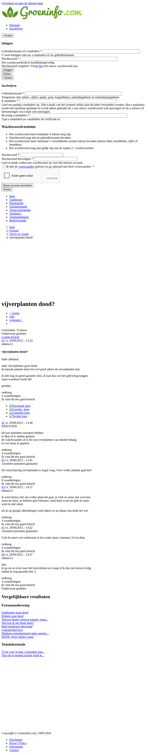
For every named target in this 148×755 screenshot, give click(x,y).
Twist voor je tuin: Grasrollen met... (23, 651)
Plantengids (16, 203)
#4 (3, 487)
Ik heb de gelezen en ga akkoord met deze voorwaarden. (49, 166)
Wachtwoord (10, 58)
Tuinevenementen (20, 210)
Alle (11, 316)
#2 (3, 422)
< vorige (14, 313)
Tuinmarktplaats (19, 217)
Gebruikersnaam (13, 93)
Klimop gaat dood (13, 616)
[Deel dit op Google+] (19, 409)
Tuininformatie (18, 206)
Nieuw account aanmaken (17, 185)
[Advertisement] (74, 269)
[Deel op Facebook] (19, 405)
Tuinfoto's (15, 213)
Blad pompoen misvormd (17, 626)
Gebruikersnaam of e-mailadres (22, 51)
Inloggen (14, 25)
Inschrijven (16, 28)
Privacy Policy (18, 743)
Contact (14, 750)
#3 (3, 460)
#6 (3, 554)
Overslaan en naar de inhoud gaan (22, 3)
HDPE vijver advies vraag (18, 636)
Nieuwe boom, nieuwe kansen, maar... (25, 619)
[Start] (42, 18)
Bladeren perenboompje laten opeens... (25, 633)
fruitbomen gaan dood (15, 612)
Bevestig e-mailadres (15, 115)
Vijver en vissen (19, 234)
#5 (3, 527)
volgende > (16, 320)
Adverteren (16, 746)
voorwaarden (26, 166)
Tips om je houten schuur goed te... (23, 655)
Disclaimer (15, 739)
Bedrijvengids (17, 220)
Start (12, 196)
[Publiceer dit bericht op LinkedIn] (19, 412)
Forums (13, 230)
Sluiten (7, 73)
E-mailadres (10, 100)
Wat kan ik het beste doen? (18, 623)
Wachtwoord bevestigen (17, 158)
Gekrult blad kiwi (12, 630)
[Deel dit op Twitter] (18, 416)
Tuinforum (15, 199)
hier (41, 66)
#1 (3, 340)
